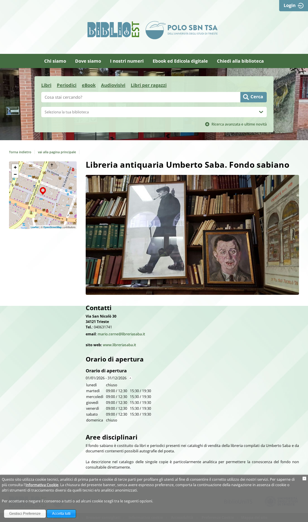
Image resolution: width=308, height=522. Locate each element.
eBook (89, 85)
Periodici (66, 85)
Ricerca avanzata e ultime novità (239, 124)
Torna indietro (20, 152)
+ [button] (15, 167)
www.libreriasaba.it (119, 344)
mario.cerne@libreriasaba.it (121, 334)
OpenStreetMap (52, 227)
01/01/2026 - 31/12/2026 (106, 377)
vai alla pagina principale (57, 152)
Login (290, 5)
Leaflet (35, 227)
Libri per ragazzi (149, 85)
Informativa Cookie (41, 484)
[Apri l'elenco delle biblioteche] (261, 112)
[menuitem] (55, 61)
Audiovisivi (113, 85)
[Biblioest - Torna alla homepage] (113, 29)
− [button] (15, 174)
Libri (46, 85)
